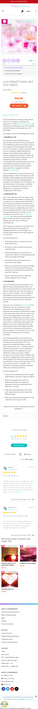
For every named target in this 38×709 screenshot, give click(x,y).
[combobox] (27, 459)
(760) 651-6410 (8, 675)
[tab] (19, 115)
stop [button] (18, 61)
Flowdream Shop (6, 639)
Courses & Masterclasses (9, 642)
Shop (3, 651)
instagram (17, 689)
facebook (3, 689)
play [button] (9, 61)
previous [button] (4, 61)
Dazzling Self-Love (7, 589)
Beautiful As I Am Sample (14, 74)
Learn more (29, 699)
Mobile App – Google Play (9, 666)
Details (5, 416)
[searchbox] (11, 454)
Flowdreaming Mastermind (10, 636)
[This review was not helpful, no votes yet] (32, 499)
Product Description (10, 115)
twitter (8, 689)
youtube (12, 689)
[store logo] (21, 7)
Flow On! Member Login (9, 660)
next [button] (13, 61)
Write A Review (19, 445)
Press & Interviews (7, 624)
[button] (29, 11)
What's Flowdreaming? (8, 615)
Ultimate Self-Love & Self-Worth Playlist (8, 564)
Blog (2, 618)
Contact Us (6, 684)
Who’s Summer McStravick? (10, 612)
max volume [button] (35, 60)
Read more (18, 492)
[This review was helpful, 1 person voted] (29, 499)
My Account (5, 654)
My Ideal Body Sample (13, 71)
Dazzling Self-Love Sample (14, 67)
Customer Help (8, 681)
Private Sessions (6, 633)
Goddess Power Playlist (28, 563)
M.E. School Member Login (10, 657)
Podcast (4, 621)
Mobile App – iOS (7, 663)
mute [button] (28, 60)
